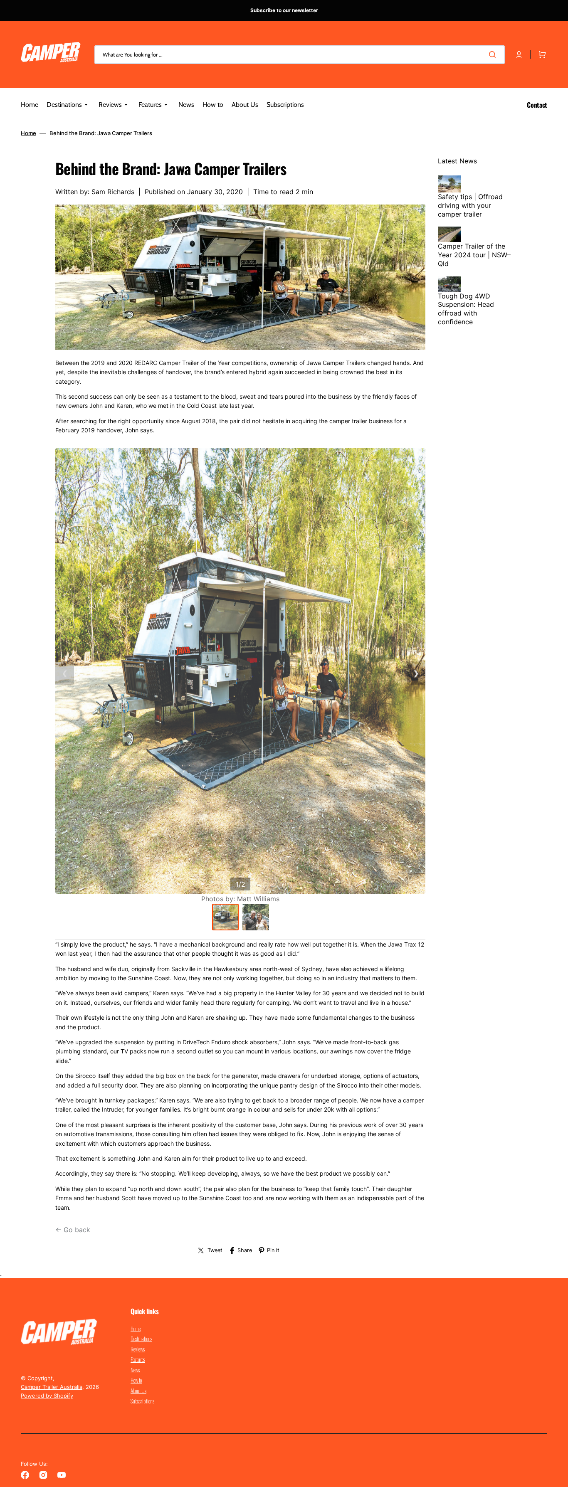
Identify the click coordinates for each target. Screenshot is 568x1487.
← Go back (72, 1230)
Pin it (273, 1250)
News (135, 1370)
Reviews (138, 1349)
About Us (138, 1390)
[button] (519, 54)
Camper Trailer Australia (51, 1386)
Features (138, 1359)
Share (244, 1250)
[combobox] (299, 54)
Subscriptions (142, 1401)
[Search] (494, 54)
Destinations (141, 1338)
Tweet (214, 1250)
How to (136, 1380)
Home (28, 133)
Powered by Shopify (47, 1395)
